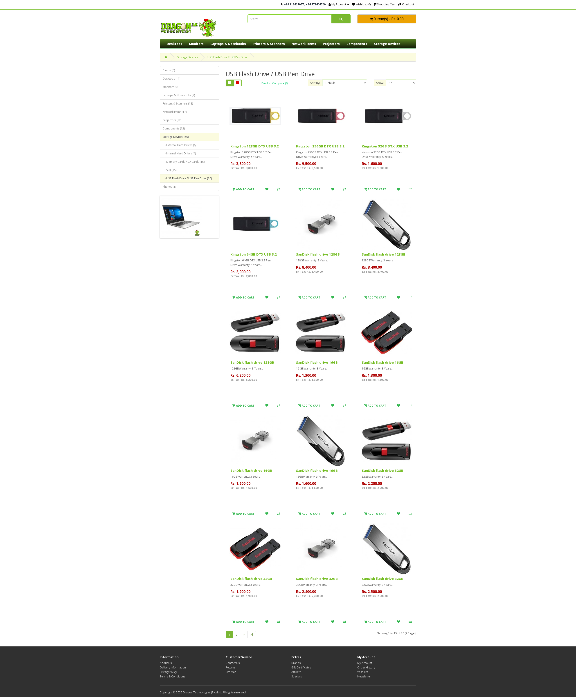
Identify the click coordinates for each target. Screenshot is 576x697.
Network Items (304, 44)
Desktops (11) (171, 78)
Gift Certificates (301, 667)
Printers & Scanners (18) (178, 103)
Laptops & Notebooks (228, 44)
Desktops (174, 44)
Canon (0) (169, 70)
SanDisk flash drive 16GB (317, 362)
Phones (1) (169, 187)
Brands (296, 663)
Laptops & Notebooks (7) (179, 95)
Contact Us (233, 663)
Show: (380, 83)
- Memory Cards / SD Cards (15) (184, 162)
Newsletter (364, 676)
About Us (166, 663)
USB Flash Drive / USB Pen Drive (227, 57)
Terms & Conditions (172, 676)
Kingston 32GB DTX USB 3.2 (385, 146)
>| (251, 635)
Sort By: (315, 83)
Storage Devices (387, 44)
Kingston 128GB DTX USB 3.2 (254, 146)
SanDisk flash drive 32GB (382, 470)
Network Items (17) (175, 112)
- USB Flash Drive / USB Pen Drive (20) (187, 178)
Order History (366, 667)
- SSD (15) (169, 170)
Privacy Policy (168, 672)
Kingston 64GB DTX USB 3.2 (253, 254)
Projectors (331, 44)
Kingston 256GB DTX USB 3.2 (320, 146)
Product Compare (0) (274, 83)
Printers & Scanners (269, 44)
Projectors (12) (172, 120)
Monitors (196, 44)
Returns (230, 667)
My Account (364, 663)
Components (356, 44)
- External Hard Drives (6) (179, 145)
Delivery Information (173, 667)
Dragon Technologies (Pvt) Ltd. (202, 692)
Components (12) (174, 128)
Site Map (231, 672)
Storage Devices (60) (176, 137)
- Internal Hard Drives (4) (179, 153)
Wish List (362, 672)
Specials (296, 676)
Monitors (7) (170, 87)
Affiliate (296, 672)
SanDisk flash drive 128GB (318, 254)
